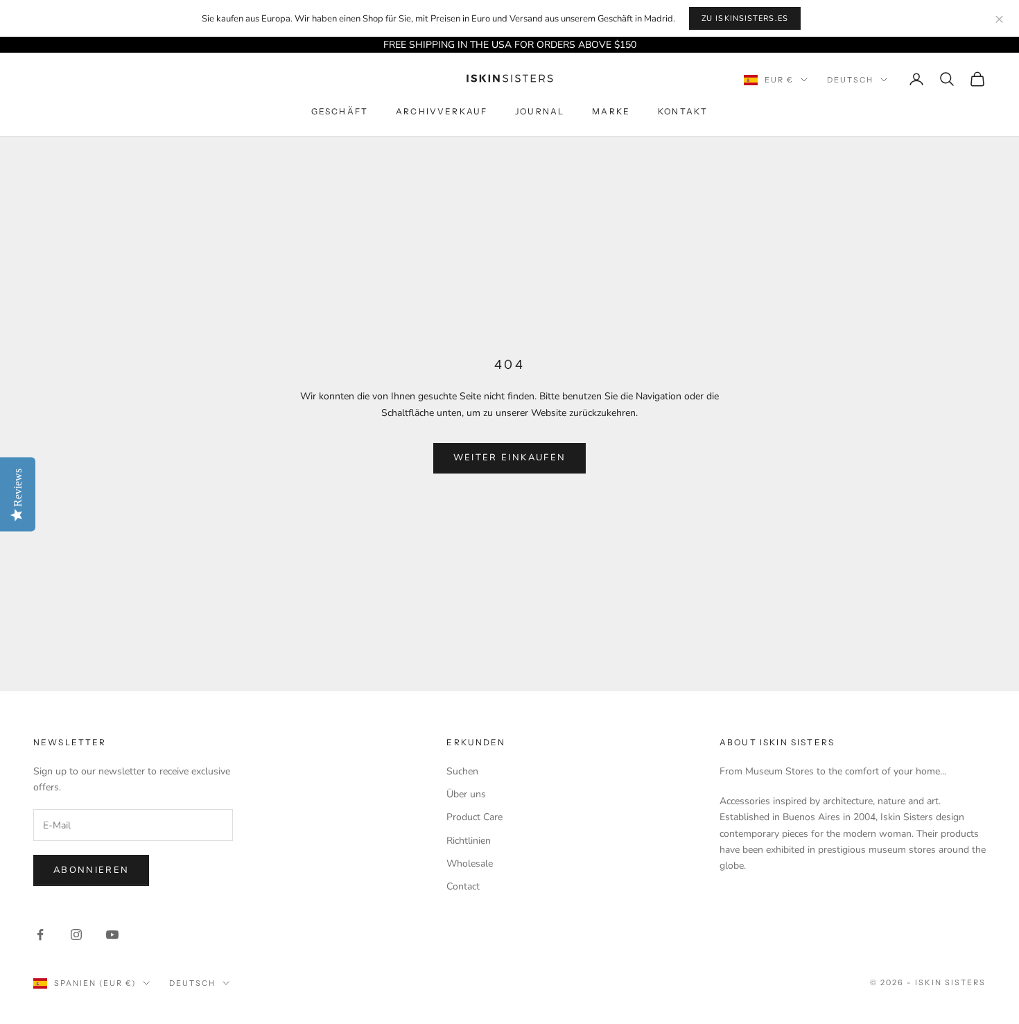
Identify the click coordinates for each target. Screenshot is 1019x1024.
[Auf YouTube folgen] (112, 934)
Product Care (474, 817)
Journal (539, 112)
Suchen (462, 771)
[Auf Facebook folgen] (40, 934)
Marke (611, 112)
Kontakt (683, 112)
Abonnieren (91, 870)
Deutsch (850, 80)
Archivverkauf (441, 112)
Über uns (466, 794)
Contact (463, 886)
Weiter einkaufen (509, 457)
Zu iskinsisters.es (745, 18)
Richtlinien (468, 840)
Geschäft (339, 112)
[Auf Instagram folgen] (76, 934)
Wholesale (469, 863)
